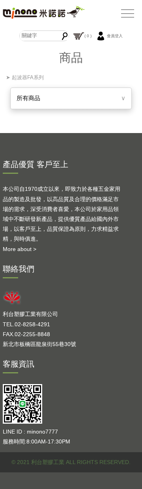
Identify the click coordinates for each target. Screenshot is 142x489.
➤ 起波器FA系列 (24, 77)
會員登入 (115, 35)
